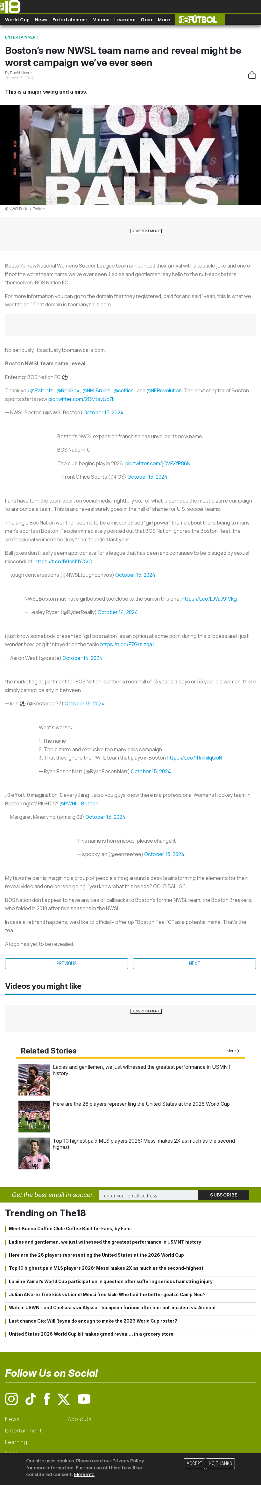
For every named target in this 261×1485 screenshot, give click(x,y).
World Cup (17, 20)
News (41, 20)
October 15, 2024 (103, 412)
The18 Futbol (200, 19)
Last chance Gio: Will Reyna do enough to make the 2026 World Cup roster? (93, 1321)
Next (194, 963)
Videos (101, 20)
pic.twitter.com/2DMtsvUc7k (81, 399)
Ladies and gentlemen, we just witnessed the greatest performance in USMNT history (105, 1242)
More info (84, 1474)
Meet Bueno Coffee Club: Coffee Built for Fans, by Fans (70, 1228)
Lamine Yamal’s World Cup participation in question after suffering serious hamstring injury (111, 1281)
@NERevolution (164, 390)
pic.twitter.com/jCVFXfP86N (157, 463)
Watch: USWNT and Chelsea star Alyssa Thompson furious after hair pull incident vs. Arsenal (112, 1307)
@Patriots (41, 390)
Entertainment (70, 20)
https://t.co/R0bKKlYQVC (63, 561)
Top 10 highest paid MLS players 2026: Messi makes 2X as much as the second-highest (106, 1268)
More (164, 20)
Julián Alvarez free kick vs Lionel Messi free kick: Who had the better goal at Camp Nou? (107, 1294)
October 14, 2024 (118, 612)
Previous (66, 963)
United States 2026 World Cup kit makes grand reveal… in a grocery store (91, 1334)
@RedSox (68, 390)
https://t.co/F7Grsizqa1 (127, 644)
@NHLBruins (96, 390)
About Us (80, 1419)
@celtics (124, 390)
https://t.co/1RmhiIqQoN (194, 757)
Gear (147, 20)
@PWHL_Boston (79, 803)
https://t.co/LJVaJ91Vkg (209, 598)
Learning (125, 20)
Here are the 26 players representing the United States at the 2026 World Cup (141, 1104)
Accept (194, 1463)
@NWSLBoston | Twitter (25, 208)
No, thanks (220, 1463)
